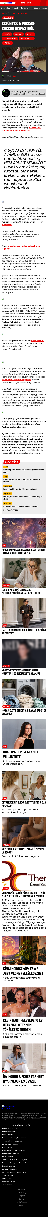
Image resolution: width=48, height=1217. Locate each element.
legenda (7, 43)
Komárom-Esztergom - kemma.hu (14, 1163)
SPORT (12, 13)
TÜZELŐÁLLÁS (22, 13)
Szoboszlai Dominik (22, 8)
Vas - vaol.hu (7, 1179)
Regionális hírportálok (22, 1125)
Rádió (22, 1205)
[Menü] (43, 3)
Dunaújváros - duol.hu (10, 1144)
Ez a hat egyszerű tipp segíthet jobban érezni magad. (20, 811)
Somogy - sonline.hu (9, 1169)
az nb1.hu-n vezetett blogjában (16, 379)
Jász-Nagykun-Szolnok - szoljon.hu (15, 1160)
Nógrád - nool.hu (8, 1166)
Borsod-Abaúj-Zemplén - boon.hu (14, 1138)
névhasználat (26, 38)
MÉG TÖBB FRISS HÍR (10, 510)
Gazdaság (22, 1192)
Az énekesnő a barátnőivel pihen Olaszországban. (22, 762)
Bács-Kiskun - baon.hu (10, 1128)
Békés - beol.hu (7, 1135)
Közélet (22, 1189)
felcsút (18, 34)
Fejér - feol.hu (7, 1147)
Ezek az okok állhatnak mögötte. (21, 856)
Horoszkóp (5, 8)
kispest (30, 34)
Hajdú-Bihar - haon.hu (10, 1153)
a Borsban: (7, 224)
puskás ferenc (10, 38)
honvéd (7, 34)
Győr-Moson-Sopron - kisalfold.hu (14, 1150)
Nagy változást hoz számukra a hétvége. (21, 979)
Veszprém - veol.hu (9, 1182)
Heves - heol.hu (7, 1157)
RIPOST (4, 13)
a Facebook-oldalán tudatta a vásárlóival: (21, 129)
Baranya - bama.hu (9, 1132)
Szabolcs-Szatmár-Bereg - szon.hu (15, 1172)
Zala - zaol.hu (7, 1185)
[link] (4, 545)
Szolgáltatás (22, 1202)
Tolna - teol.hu (7, 1175)
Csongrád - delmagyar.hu (12, 1141)
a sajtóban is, (37, 340)
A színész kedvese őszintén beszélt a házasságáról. (23, 1035)
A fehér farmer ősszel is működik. (22, 1085)
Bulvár (22, 1199)
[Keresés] (37, 3)
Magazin (22, 1196)
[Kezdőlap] (8, 3)
